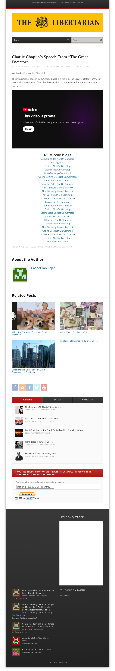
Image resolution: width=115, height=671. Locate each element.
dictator (55, 247)
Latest (57, 399)
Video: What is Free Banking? (73, 332)
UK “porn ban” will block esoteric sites (41, 418)
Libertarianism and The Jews (34, 595)
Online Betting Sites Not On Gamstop (57, 176)
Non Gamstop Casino (57, 241)
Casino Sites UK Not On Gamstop (58, 212)
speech (63, 247)
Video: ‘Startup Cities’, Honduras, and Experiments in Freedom (28, 370)
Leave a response (82, 66)
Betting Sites (57, 162)
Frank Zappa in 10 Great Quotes (39, 441)
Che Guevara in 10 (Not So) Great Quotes (43, 407)
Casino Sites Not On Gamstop (57, 230)
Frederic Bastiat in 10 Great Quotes (40, 453)
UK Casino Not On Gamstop (57, 194)
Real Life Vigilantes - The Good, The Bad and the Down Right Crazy (54, 430)
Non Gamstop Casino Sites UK (57, 191)
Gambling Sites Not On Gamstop (57, 158)
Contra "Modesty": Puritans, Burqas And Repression (38, 628)
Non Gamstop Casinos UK (57, 173)
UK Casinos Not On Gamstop (57, 180)
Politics (60, 66)
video (69, 247)
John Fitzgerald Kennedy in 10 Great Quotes (80, 340)
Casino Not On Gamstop (57, 201)
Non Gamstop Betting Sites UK (57, 187)
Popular (27, 399)
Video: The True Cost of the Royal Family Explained (30, 333)
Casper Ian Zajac (28, 66)
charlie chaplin (43, 247)
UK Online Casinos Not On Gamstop (57, 198)
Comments (87, 399)
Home (40, 2)
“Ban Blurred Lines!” (43, 649)
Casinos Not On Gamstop (57, 165)
